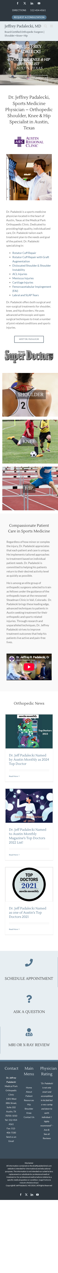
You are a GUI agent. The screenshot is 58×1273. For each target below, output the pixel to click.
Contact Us (29, 1117)
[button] (7, 356)
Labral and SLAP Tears (25, 295)
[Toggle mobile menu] (51, 26)
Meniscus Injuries (23, 278)
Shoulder (29, 1108)
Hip (29, 1104)
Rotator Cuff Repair (24, 253)
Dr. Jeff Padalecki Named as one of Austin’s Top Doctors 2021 (27, 912)
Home (29, 1087)
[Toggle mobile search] (45, 26)
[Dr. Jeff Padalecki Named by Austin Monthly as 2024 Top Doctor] (29, 731)
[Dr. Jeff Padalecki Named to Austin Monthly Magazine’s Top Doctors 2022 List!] (29, 806)
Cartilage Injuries (22, 282)
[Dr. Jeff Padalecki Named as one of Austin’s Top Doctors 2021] (29, 884)
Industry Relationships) (29, 1182)
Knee (28, 1113)
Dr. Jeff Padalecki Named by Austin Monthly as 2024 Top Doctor (29, 759)
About (29, 1091)
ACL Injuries (19, 274)
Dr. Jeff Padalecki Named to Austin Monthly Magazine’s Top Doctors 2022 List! (27, 836)
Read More (13, 776)
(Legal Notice (44, 1180)
